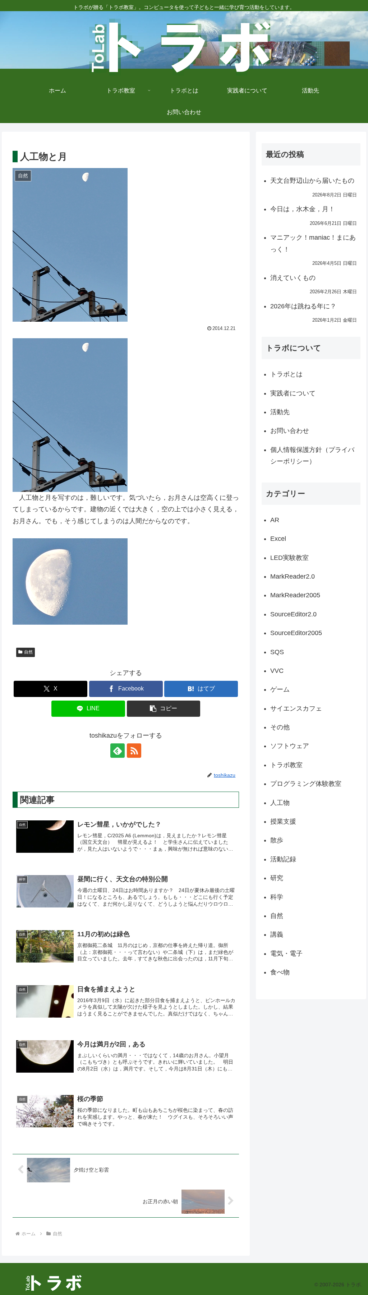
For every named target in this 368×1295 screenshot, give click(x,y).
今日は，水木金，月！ (302, 209)
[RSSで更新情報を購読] (134, 750)
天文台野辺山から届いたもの (312, 180)
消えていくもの (293, 277)
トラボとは (286, 374)
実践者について (293, 393)
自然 (28, 652)
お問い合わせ (289, 430)
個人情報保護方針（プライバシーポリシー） (312, 455)
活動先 (280, 412)
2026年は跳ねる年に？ (303, 306)
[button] (164, 709)
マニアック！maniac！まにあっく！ (313, 243)
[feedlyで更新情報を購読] (117, 750)
